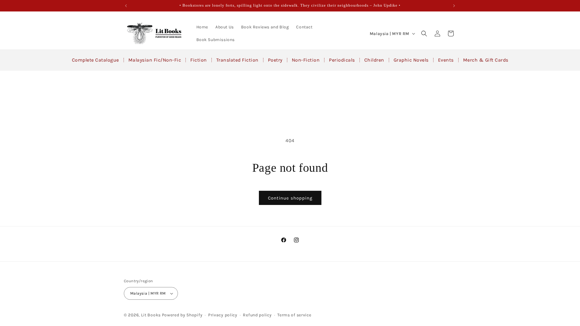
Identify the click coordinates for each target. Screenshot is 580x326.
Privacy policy (222, 315)
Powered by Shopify (182, 315)
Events (446, 60)
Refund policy (257, 315)
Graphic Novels (411, 60)
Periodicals (342, 60)
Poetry (275, 60)
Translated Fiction (237, 60)
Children (374, 60)
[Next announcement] (454, 5)
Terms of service (294, 315)
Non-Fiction (306, 60)
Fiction (198, 60)
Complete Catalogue (95, 60)
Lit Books (151, 315)
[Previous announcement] (126, 5)
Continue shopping (290, 198)
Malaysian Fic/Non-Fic (154, 60)
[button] (424, 33)
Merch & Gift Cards (485, 60)
